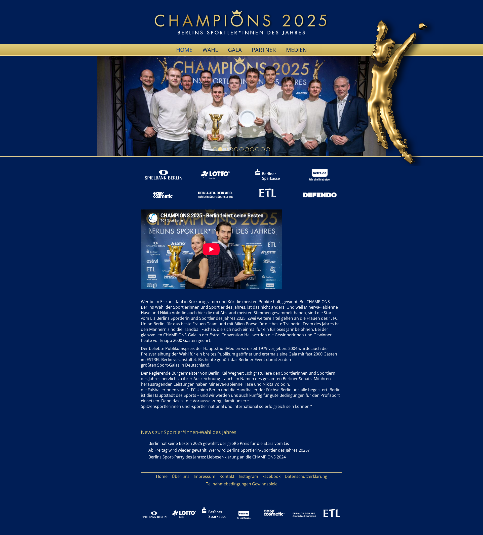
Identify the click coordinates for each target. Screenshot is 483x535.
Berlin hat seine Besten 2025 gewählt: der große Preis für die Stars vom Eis (218, 443)
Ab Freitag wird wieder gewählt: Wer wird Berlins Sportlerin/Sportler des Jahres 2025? (228, 450)
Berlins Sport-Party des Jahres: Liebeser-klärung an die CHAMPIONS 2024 (217, 457)
